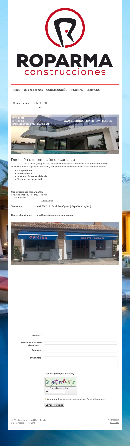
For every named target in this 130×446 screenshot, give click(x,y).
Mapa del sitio (40, 420)
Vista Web (114, 423)
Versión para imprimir (23, 420)
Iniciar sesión (113, 420)
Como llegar (47, 200)
